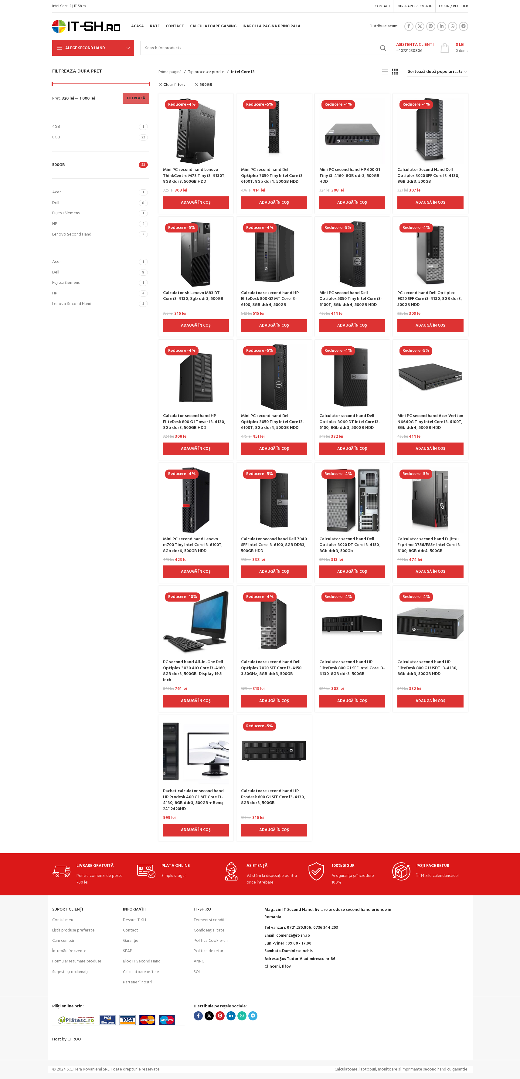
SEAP (127, 951)
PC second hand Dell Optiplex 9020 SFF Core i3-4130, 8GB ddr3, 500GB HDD (429, 299)
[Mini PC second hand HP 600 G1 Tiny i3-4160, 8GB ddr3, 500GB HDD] (352, 131)
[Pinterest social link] (430, 26)
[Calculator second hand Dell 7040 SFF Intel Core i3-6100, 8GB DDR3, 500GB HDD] (274, 500)
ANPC (199, 961)
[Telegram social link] (463, 26)
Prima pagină (170, 72)
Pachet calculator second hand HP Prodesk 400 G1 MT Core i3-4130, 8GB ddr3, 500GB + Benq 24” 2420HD (193, 800)
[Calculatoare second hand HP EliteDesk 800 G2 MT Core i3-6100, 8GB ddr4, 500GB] (274, 254)
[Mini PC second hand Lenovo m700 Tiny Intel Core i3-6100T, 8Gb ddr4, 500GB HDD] (196, 500)
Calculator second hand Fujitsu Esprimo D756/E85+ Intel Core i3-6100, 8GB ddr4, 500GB (429, 545)
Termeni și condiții (210, 920)
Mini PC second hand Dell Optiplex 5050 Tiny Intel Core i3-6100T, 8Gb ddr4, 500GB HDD (350, 299)
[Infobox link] (415, 48)
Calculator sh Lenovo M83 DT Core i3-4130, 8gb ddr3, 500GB (193, 296)
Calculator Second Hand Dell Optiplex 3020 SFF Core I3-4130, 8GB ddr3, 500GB (428, 175)
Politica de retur (208, 951)
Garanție (130, 940)
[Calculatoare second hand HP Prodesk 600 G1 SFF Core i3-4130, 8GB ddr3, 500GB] (274, 753)
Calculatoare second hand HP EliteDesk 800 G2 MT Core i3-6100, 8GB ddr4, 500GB (270, 299)
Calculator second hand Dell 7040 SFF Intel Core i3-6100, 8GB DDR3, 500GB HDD (274, 545)
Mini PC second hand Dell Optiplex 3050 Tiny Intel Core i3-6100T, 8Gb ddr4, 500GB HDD (272, 421)
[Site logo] (86, 26)
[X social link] (419, 26)
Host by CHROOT (67, 1039)
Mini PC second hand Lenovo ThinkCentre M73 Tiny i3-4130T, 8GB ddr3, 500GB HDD (194, 175)
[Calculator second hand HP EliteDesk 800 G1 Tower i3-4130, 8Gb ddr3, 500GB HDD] (196, 377)
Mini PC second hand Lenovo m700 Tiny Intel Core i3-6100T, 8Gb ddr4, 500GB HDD (193, 545)
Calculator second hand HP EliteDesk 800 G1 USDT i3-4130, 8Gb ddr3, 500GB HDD (427, 668)
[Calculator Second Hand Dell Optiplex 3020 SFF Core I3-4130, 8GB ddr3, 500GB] (430, 131)
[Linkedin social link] (441, 26)
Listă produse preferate (73, 930)
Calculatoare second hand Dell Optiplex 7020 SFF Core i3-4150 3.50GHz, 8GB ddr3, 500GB (271, 668)
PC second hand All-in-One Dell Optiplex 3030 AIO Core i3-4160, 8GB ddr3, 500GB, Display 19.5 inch (194, 671)
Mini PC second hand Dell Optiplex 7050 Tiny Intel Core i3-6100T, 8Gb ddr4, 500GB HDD (272, 175)
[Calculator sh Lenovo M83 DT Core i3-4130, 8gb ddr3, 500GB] (196, 254)
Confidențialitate (209, 930)
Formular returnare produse (76, 961)
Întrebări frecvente (69, 951)
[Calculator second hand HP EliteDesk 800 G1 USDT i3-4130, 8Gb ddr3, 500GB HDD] (430, 623)
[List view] (385, 72)
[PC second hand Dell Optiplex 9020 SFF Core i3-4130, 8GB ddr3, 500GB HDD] (430, 254)
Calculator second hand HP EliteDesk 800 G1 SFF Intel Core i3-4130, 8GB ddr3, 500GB (352, 668)
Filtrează (136, 98)
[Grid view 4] (395, 72)
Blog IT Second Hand (142, 961)
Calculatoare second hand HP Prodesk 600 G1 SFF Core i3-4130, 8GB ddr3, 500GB (273, 797)
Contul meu (62, 920)
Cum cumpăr (63, 940)
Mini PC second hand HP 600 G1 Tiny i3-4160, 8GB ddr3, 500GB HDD (349, 175)
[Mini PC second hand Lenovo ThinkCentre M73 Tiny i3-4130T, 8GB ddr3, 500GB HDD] (196, 131)
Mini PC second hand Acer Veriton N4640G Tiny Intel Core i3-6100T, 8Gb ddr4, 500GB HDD (430, 421)
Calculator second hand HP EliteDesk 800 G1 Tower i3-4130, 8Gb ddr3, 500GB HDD (194, 421)
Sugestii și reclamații (70, 972)
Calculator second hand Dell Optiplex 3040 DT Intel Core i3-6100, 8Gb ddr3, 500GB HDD (349, 421)
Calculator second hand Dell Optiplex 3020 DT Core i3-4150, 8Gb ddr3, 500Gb (349, 545)
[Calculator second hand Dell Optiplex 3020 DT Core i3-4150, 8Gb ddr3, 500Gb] (352, 500)
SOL (197, 972)
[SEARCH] (383, 48)
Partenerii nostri (137, 982)
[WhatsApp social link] (452, 26)
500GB (206, 85)
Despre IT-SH (134, 920)
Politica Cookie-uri (211, 940)
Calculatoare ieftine (141, 972)
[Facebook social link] (408, 26)
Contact (130, 930)
